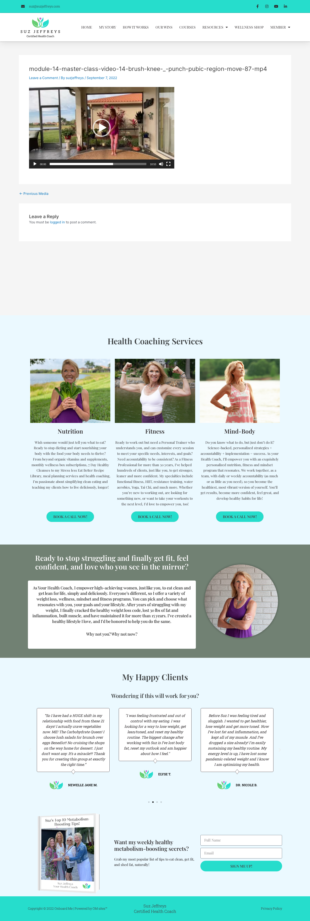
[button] (102, 128)
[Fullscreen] (168, 164)
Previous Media (33, 193)
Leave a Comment (43, 78)
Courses (187, 27)
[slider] (98, 164)
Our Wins (163, 27)
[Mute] (161, 164)
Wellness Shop (249, 27)
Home (86, 27)
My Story (107, 27)
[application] (101, 128)
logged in (57, 222)
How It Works (136, 27)
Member (278, 27)
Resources (212, 27)
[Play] (35, 164)
